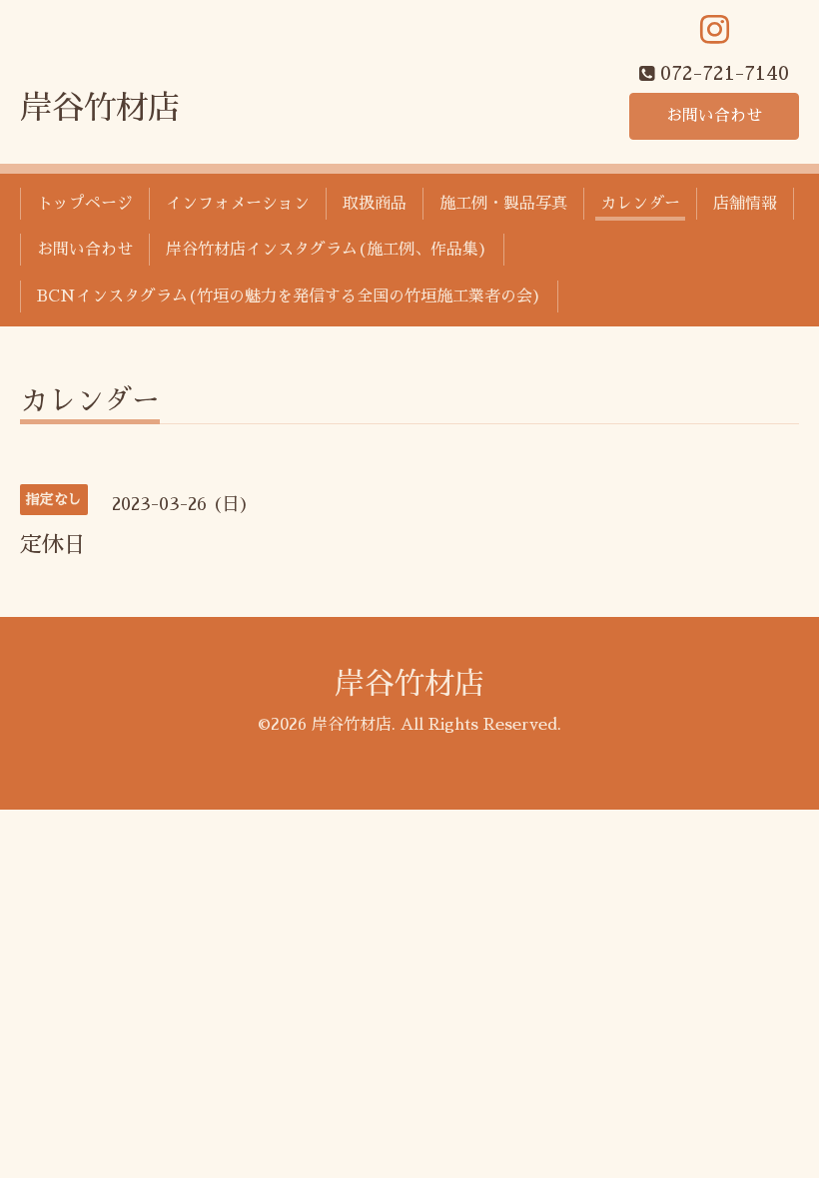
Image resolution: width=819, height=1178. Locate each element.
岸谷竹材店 (100, 108)
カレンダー (640, 204)
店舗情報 (745, 204)
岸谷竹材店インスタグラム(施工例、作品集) (326, 250)
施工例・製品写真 (503, 204)
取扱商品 (375, 204)
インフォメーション (238, 204)
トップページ (85, 204)
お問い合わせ (714, 116)
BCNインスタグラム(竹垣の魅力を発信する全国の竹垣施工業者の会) (289, 296)
